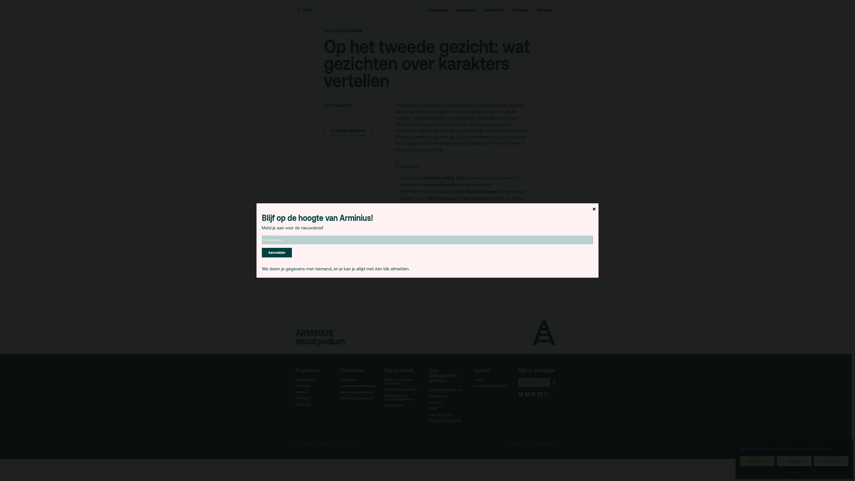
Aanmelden (276, 252)
